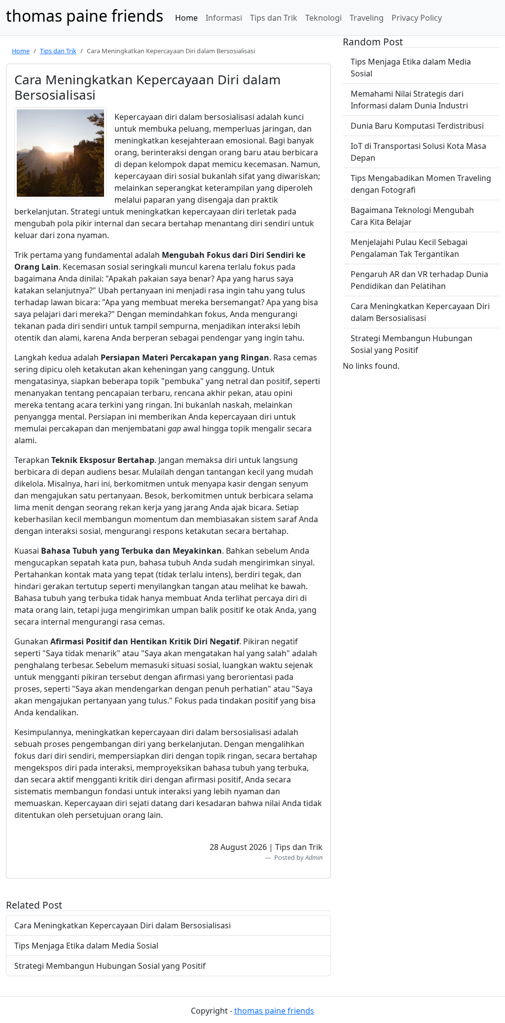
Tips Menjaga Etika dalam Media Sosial (86, 945)
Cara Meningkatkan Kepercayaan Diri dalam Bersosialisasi (122, 925)
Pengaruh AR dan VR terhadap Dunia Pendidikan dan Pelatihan (419, 280)
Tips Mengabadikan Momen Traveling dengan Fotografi (421, 184)
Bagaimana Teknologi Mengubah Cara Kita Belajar (412, 216)
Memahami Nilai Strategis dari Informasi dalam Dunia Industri (409, 99)
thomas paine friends (274, 1010)
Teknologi (323, 17)
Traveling (367, 17)
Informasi (224, 17)
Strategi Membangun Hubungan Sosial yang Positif (110, 965)
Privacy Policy (417, 17)
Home (186, 17)
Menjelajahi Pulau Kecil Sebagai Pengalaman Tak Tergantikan (409, 248)
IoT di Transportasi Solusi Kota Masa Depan (418, 152)
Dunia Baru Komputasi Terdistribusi (417, 125)
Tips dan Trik (273, 17)
